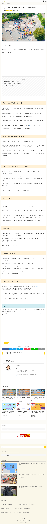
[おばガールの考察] (3, 1)
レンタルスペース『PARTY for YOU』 (13, 83)
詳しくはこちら (19, 376)
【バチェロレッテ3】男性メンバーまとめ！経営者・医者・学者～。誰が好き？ (17, 505)
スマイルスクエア (9, 89)
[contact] (24, 518)
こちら (30, 125)
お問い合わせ (28, 520)
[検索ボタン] (43, 1)
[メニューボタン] (46, 1)
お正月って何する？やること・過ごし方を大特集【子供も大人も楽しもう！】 (17, 513)
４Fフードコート (8, 87)
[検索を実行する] (45, 447)
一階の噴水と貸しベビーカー (11, 91)
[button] (5, 349)
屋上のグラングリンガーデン (11, 93)
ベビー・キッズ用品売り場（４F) (12, 81)
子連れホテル (9, 10)
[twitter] (16, 378)
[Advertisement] (23, 65)
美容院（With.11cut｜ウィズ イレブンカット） (15, 85)
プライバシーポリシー (20, 520)
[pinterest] (18, 378)
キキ (8, 372)
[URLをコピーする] (41, 349)
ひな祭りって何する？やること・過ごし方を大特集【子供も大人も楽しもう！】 (17, 509)
